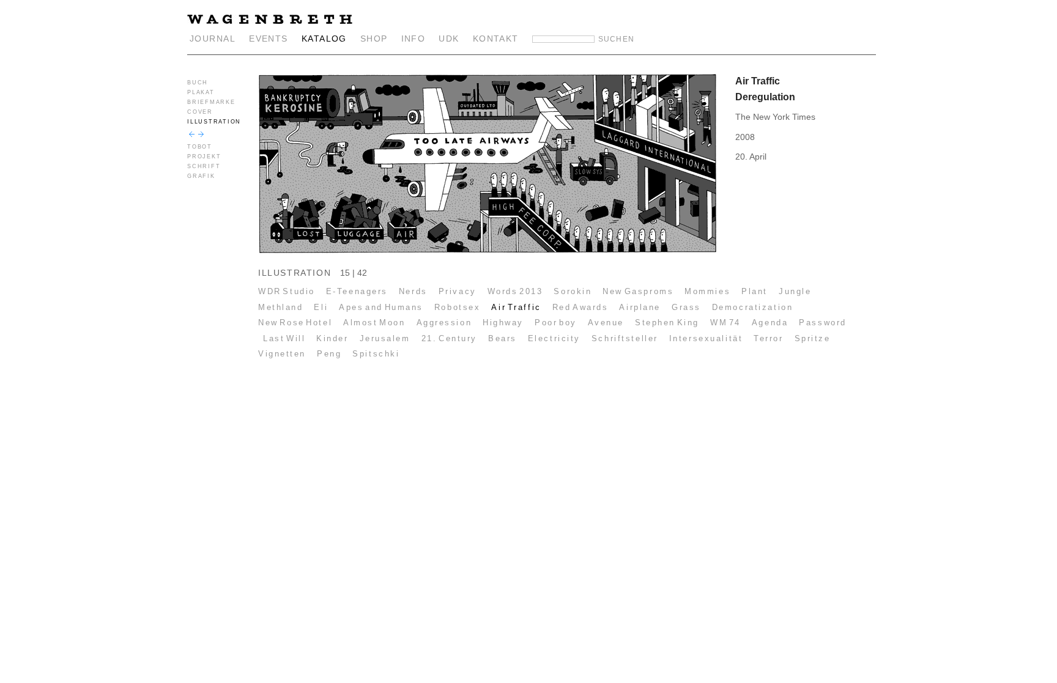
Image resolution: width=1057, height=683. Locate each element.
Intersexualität (706, 338)
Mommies (707, 291)
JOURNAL (213, 38)
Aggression (444, 322)
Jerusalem (385, 338)
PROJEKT (204, 156)
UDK (449, 38)
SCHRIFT (203, 166)
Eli (321, 307)
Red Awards (580, 307)
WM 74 (725, 322)
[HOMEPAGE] (269, 20)
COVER (200, 112)
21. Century (449, 338)
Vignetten (282, 353)
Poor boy (556, 322)
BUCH (197, 82)
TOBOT (199, 147)
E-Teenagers (357, 291)
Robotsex (457, 307)
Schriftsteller (625, 338)
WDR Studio (286, 291)
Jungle (795, 291)
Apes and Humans (381, 307)
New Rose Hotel (295, 322)
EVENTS (268, 38)
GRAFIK (201, 176)
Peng (329, 353)
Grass (686, 307)
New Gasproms (638, 291)
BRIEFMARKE (211, 102)
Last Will (284, 338)
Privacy (458, 291)
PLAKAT (201, 92)
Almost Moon (374, 322)
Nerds (413, 291)
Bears (502, 338)
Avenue (606, 322)
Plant (754, 291)
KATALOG (324, 38)
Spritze (813, 338)
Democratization (752, 307)
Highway (503, 322)
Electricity (554, 338)
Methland (280, 307)
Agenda (770, 322)
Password (822, 322)
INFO (413, 38)
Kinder (332, 338)
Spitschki (375, 353)
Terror (768, 338)
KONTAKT (496, 38)
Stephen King (667, 322)
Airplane (639, 307)
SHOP (374, 38)
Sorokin (573, 291)
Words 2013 (515, 291)
